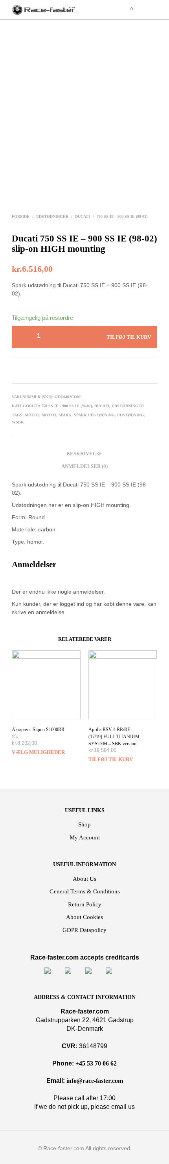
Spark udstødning (94, 415)
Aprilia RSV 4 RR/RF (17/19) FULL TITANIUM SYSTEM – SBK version (114, 736)
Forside (20, 216)
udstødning (130, 415)
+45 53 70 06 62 (96, 1063)
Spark (65, 415)
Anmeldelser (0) (84, 466)
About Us (84, 879)
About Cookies (84, 917)
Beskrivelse (84, 454)
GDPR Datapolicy (84, 930)
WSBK (18, 422)
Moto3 (49, 415)
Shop (84, 824)
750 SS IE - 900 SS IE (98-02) (122, 216)
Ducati (82, 216)
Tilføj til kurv (110, 759)
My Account (85, 837)
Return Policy (84, 904)
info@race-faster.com (94, 1080)
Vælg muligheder (38, 752)
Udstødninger (52, 216)
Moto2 (32, 415)
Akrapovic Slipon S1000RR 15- (38, 733)
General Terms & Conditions (85, 891)
